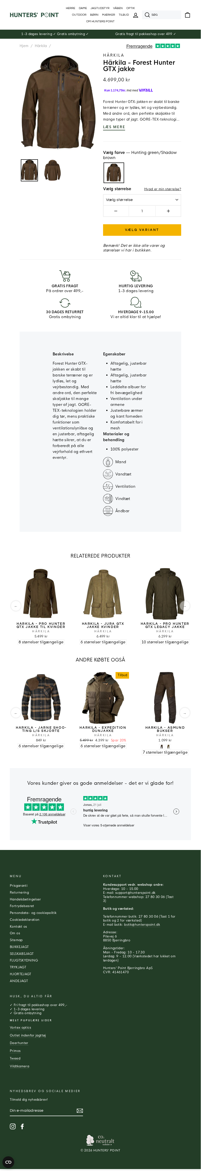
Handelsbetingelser (25, 899)
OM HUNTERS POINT (100, 21)
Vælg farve (140, 155)
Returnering (19, 893)
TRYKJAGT (18, 967)
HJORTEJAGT (20, 974)
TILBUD (124, 14)
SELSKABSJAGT (22, 954)
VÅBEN (118, 8)
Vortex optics (20, 1028)
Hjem (24, 46)
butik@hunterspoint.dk (142, 925)
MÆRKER (108, 14)
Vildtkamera (19, 1066)
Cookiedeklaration (24, 920)
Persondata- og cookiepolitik (33, 913)
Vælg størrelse (117, 189)
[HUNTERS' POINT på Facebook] (22, 1126)
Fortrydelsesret (22, 906)
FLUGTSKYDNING (24, 960)
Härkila (41, 46)
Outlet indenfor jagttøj (28, 1035)
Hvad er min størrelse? (162, 189)
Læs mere (114, 127)
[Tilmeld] (80, 1111)
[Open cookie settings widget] (8, 1162)
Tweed (15, 1058)
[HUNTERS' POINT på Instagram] (13, 1126)
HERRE (70, 8)
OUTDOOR (79, 14)
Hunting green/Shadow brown (114, 173)
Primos (15, 1051)
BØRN (94, 14)
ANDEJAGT (19, 981)
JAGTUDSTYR (100, 8)
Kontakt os (18, 927)
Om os (15, 933)
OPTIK (130, 8)
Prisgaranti (18, 886)
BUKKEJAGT (19, 947)
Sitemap (16, 940)
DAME (83, 8)
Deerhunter (19, 1043)
